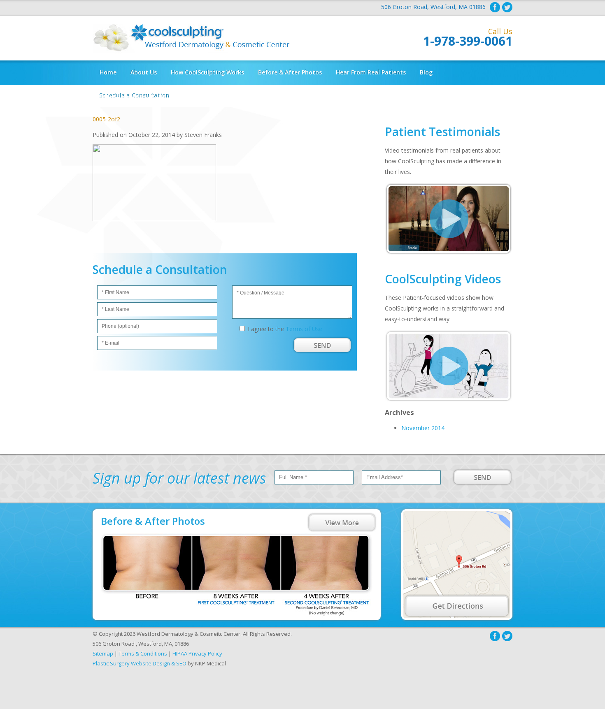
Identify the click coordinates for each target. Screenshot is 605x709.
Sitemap (103, 653)
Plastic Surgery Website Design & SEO (139, 663)
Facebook (495, 7)
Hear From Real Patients (371, 72)
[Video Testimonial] (448, 252)
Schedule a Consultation (135, 96)
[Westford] (456, 564)
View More (342, 522)
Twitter (507, 7)
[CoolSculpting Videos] (448, 399)
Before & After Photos (290, 72)
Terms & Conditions (143, 653)
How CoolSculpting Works (207, 72)
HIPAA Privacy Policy (197, 653)
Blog (426, 72)
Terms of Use (304, 329)
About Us (143, 72)
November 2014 (422, 428)
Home (108, 72)
